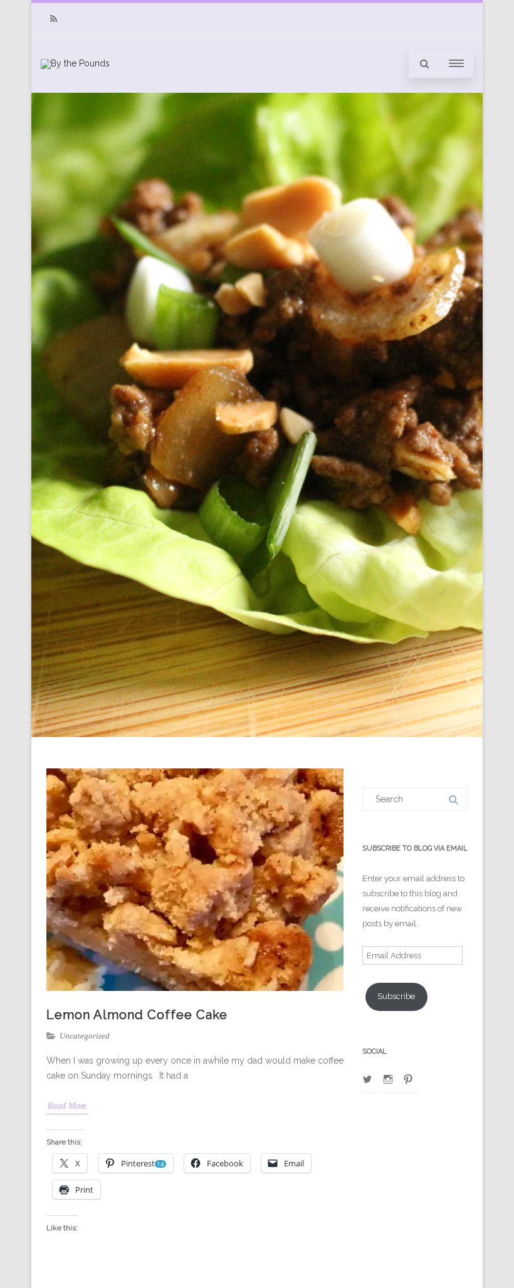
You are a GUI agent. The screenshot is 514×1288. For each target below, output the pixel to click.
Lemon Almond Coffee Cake (137, 1014)
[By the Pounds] (75, 63)
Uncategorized (85, 1035)
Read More (67, 1106)
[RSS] (53, 19)
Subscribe (396, 996)
